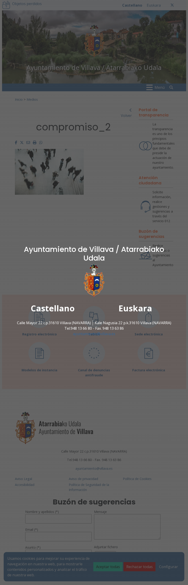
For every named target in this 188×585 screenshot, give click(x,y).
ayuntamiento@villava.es (94, 333)
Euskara (135, 308)
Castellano (53, 308)
